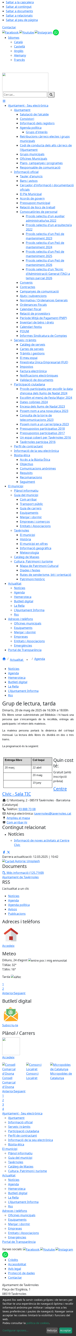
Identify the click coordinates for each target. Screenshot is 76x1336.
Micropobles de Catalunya (61, 1076)
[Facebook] (10, 32)
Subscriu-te (10, 1025)
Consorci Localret (32, 1076)
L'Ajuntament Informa (23, 691)
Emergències (17, 1237)
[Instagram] (44, 32)
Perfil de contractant (22, 1135)
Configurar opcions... (15, 1330)
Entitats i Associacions (23, 1233)
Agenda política (19, 905)
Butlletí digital (17, 682)
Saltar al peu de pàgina (22, 20)
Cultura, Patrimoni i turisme (27, 1171)
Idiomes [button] (13, 38)
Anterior (8, 993)
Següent (19, 993)
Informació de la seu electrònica (30, 1140)
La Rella (13, 686)
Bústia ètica (16, 1144)
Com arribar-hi (17, 822)
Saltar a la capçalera (20, 2)
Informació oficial (20, 1122)
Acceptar (65, 1330)
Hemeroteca (16, 678)
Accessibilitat (17, 1264)
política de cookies (37, 1323)
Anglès (18, 51)
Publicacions (17, 914)
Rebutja (52, 1330)
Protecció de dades (21, 1273)
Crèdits (13, 1260)
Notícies (13, 669)
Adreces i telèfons (14, 1211)
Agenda (39, 659)
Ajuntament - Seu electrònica (22, 1113)
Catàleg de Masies (20, 1166)
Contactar (9, 27)
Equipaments (17, 1220)
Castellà (19, 46)
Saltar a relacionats (19, 15)
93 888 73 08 (27, 809)
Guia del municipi (20, 1158)
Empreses (15, 1228)
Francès (19, 60)
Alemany (20, 55)
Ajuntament (16, 1118)
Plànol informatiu (20, 1153)
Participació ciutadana (23, 1131)
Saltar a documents (19, 11)
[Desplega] (27, 660)
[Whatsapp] (56, 32)
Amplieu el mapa (18, 818)
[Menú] (4, 101)
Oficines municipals (21, 1215)
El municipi (9, 1149)
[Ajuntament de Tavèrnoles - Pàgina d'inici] (25, 82)
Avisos (12, 909)
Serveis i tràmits (19, 1127)
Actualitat (17, 660)
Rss (10, 695)
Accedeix (8, 946)
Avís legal (14, 1269)
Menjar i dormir (19, 1224)
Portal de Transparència (19, 1242)
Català (18, 42)
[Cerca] (51, 94)
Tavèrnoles (15, 1162)
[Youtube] (27, 32)
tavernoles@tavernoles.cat (52, 813)
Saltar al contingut (19, 7)
